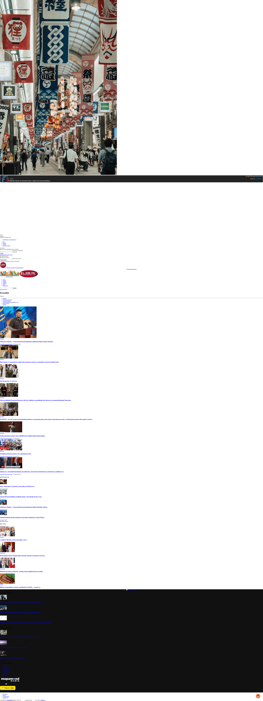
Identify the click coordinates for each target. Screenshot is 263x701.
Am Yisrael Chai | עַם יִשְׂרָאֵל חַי (8, 381)
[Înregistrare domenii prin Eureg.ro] (33, 700)
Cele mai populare (7, 301)
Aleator (4, 304)
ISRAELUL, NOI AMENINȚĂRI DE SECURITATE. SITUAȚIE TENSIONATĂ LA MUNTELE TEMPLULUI (32, 471)
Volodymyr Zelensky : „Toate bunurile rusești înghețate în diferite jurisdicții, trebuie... (24, 507)
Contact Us (5, 697)
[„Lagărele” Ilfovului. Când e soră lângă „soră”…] (7, 535)
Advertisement (6, 696)
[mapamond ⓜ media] (131, 269)
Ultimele (4, 298)
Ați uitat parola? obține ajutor (6, 254)
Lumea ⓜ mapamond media (6, 344)
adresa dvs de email (17, 258)
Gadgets (4, 282)
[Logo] (9, 277)
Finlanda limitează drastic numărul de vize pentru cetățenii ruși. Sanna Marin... (22, 517)
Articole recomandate (7, 299)
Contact (4, 244)
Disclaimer (5, 694)
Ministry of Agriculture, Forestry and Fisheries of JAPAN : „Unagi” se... (20, 587)
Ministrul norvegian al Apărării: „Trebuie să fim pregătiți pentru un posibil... (21, 571)
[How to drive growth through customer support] (3, 644)
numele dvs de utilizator (18, 250)
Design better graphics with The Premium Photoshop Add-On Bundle (19, 637)
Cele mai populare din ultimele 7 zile (11, 302)
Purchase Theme (6, 245)
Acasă (1, 289)
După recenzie (6, 303)
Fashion (4, 280)
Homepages (5, 285)
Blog (4, 242)
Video (4, 284)
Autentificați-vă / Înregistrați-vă (9, 239)
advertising (7, 683)
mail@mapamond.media (11, 690)
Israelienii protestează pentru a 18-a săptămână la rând (15, 453)
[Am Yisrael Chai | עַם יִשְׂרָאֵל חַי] (9, 377)
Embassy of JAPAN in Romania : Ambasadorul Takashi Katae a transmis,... (21, 602)
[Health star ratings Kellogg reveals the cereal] (3, 655)
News (4, 279)
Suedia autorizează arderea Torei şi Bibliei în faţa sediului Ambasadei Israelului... (22, 436)
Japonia (1, 584)
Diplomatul (2, 553)
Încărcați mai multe (4, 521)
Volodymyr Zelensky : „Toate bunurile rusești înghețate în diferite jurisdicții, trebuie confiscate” (26, 341)
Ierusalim (2, 338)
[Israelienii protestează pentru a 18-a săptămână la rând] (11, 449)
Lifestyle (5, 283)
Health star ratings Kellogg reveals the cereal (12, 658)
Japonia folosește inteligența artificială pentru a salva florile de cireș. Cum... (21, 496)
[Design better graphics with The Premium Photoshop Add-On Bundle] (3, 634)
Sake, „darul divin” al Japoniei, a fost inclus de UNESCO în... (17, 486)
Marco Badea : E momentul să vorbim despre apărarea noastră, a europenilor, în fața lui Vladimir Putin (29, 362)
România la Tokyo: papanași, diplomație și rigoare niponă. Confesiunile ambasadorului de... (26, 622)
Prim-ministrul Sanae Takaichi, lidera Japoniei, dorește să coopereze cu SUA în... (22, 555)
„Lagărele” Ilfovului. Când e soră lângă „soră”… (14, 540)
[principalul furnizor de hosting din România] (23, 700)
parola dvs (15, 252)
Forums (4, 243)
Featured (2, 537)
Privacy (4, 695)
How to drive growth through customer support (13, 647)
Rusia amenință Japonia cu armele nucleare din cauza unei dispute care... (20, 612)
